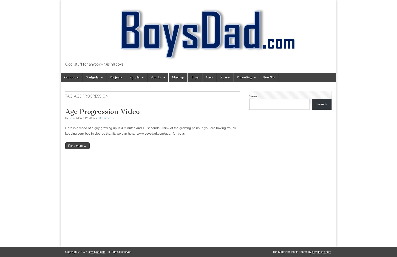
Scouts (156, 77)
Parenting (244, 77)
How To (269, 77)
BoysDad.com (96, 252)
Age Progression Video (102, 111)
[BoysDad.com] (198, 31)
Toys (195, 77)
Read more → (77, 145)
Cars (209, 77)
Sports (135, 77)
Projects (116, 77)
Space (225, 77)
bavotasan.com (321, 252)
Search (254, 96)
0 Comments (105, 118)
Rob (71, 118)
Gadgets (92, 77)
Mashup (178, 77)
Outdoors (71, 77)
